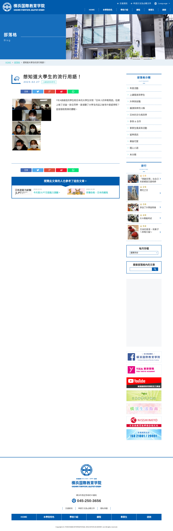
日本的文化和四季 (138, 115)
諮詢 (164, 10)
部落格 (17, 62)
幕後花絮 (134, 141)
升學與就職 (135, 101)
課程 (138, 10)
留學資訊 (134, 135)
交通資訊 (124, 3)
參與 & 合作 (135, 121)
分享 (26, 91)
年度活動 (134, 88)
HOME (92, 10)
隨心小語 (134, 148)
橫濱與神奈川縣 (137, 108)
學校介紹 (124, 10)
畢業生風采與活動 (138, 128)
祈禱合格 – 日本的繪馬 (97, 192)
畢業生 (151, 10)
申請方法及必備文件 (142, 3)
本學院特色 (107, 10)
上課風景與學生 (49, 82)
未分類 (133, 154)
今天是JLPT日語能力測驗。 (47, 192)
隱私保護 (104, 508)
